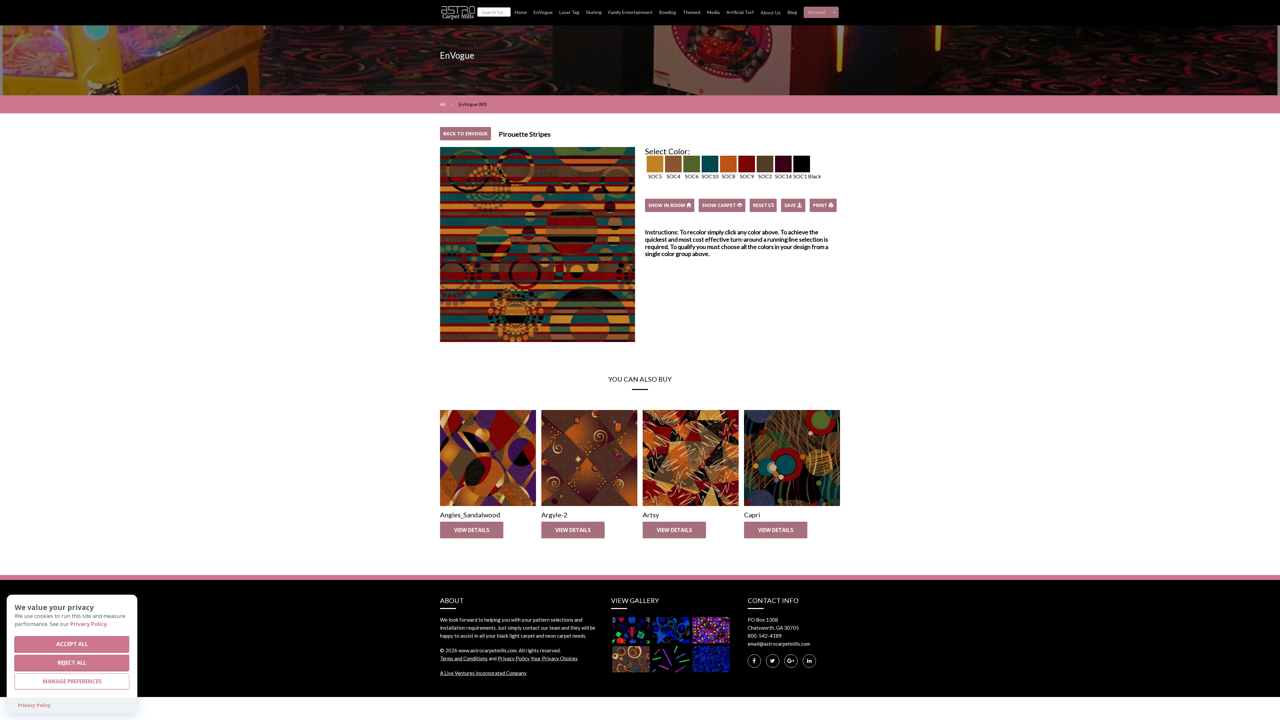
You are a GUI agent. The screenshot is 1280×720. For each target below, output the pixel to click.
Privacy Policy (514, 658)
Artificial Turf (740, 12)
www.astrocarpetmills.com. (488, 650)
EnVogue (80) (473, 104)
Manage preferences (72, 681)
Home (521, 12)
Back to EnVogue (465, 133)
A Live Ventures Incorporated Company (483, 673)
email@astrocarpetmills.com (779, 644)
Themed (691, 12)
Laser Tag (569, 12)
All (442, 104)
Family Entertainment (630, 12)
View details (471, 530)
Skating (594, 12)
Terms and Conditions (464, 658)
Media (713, 12)
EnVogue (543, 12)
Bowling (667, 12)
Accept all (72, 644)
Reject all (72, 662)
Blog (792, 12)
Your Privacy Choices (554, 658)
